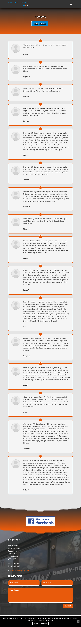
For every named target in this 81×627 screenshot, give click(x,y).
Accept (36, 623)
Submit (68, 606)
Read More (44, 623)
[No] (78, 621)
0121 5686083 (39, 24)
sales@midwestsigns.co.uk (19, 570)
